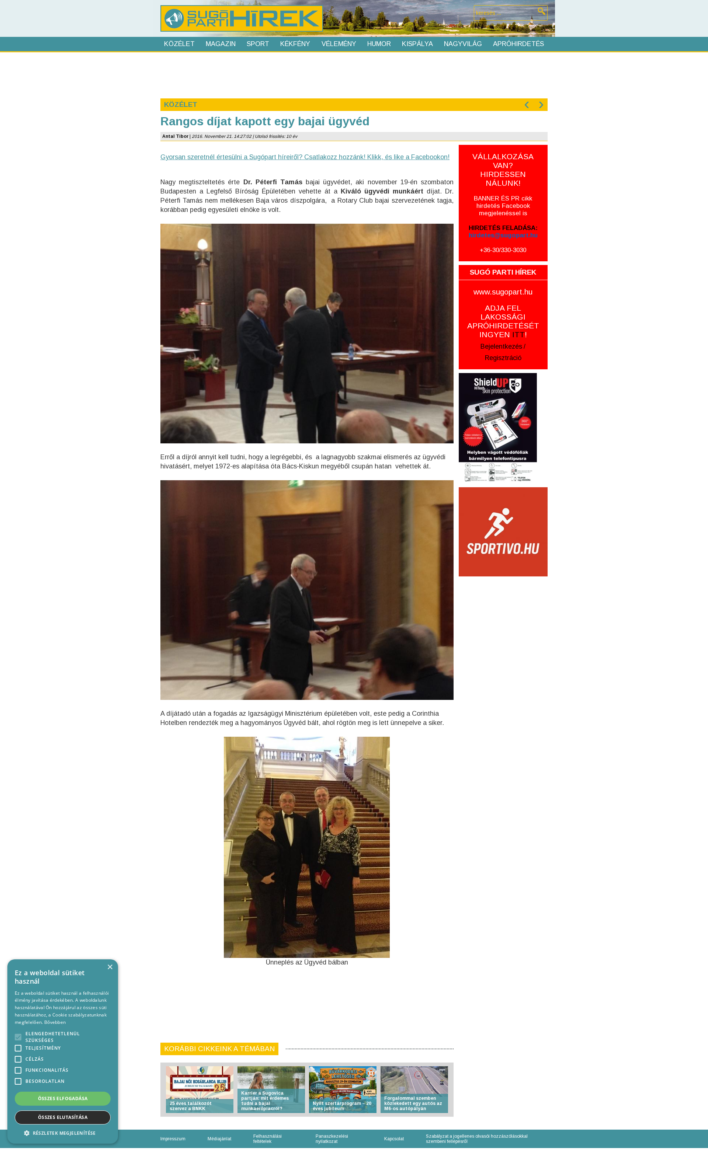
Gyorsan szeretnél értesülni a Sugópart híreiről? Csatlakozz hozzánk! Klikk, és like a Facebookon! (305, 157)
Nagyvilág (463, 44)
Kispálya (417, 44)
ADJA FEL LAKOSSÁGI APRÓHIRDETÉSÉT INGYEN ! (503, 321)
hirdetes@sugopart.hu (503, 235)
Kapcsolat (394, 1138)
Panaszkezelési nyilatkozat (332, 1139)
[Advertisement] (353, 74)
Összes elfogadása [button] (63, 1098)
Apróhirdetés (518, 44)
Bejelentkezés (501, 346)
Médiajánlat (219, 1138)
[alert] (62, 1051)
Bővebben (55, 1022)
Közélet (179, 44)
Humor (379, 44)
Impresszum (172, 1138)
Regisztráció (503, 358)
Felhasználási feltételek (267, 1139)
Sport (258, 44)
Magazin (221, 44)
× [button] (109, 967)
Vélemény (339, 44)
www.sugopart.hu (502, 291)
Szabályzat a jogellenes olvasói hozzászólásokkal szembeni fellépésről (477, 1139)
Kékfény (295, 44)
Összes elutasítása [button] (62, 1117)
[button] (63, 1132)
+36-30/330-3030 (503, 250)
